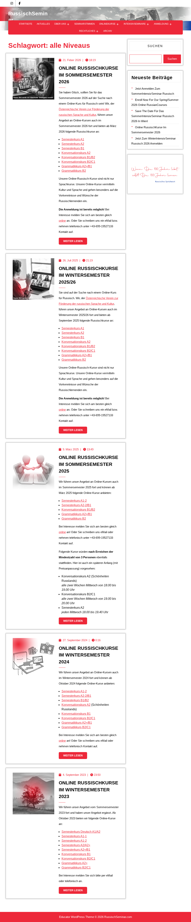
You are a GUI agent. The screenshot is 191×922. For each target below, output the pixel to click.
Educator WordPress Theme (76, 916)
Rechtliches (87, 31)
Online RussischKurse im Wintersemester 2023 (88, 789)
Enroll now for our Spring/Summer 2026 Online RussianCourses (155, 102)
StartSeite (25, 24)
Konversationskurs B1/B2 (78, 157)
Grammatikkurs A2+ (74, 863)
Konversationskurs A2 (76, 152)
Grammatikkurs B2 (74, 170)
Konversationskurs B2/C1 (78, 161)
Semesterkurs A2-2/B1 (76, 505)
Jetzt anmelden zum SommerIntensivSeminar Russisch (152, 91)
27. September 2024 (75, 640)
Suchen (155, 46)
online (62, 220)
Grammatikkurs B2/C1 (76, 727)
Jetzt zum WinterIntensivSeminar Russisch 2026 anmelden (153, 141)
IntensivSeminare (135, 24)
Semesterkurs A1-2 (74, 500)
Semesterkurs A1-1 (74, 836)
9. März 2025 (71, 449)
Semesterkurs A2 (73, 143)
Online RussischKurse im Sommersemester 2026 (88, 74)
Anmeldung (161, 24)
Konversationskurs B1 (76, 713)
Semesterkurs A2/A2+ (76, 845)
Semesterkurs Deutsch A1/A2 (81, 831)
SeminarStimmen (84, 24)
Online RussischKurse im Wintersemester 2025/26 (88, 275)
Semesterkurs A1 (73, 139)
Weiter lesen (75, 242)
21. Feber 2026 (72, 60)
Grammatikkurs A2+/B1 (77, 166)
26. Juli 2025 (70, 260)
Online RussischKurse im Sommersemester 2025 (88, 464)
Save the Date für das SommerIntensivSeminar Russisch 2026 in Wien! (152, 116)
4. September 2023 (74, 774)
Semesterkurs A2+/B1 (76, 849)
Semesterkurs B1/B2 (75, 700)
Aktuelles (43, 24)
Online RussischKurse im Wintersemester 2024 (88, 654)
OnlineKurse (107, 24)
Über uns (60, 24)
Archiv (107, 31)
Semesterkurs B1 (73, 148)
